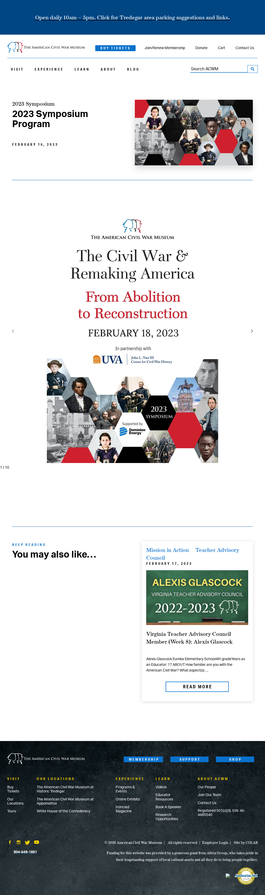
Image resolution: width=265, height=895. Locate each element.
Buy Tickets (115, 48)
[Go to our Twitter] (27, 843)
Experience (49, 69)
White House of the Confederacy (63, 811)
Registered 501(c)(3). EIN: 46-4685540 (221, 813)
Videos (161, 787)
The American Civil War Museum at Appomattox (65, 801)
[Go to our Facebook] (9, 842)
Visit (17, 69)
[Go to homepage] (46, 759)
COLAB (252, 842)
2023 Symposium (33, 103)
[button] (252, 331)
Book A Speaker (168, 807)
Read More (197, 686)
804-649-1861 (25, 852)
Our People (207, 787)
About (108, 69)
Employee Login (215, 842)
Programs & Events (125, 789)
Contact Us (244, 48)
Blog (133, 69)
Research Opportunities (167, 817)
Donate (201, 48)
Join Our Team (209, 795)
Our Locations (15, 801)
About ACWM (213, 779)
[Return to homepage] (46, 48)
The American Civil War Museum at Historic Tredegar (65, 789)
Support (190, 759)
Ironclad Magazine (124, 809)
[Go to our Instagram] (18, 842)
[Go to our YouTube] (37, 842)
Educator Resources (164, 797)
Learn (82, 69)
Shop (235, 759)
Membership (144, 759)
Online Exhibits (128, 799)
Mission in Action (167, 549)
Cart (221, 48)
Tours (11, 811)
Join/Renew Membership (164, 48)
